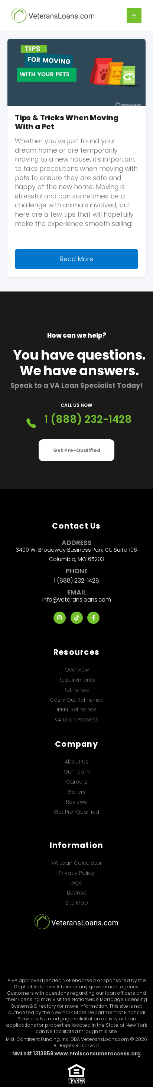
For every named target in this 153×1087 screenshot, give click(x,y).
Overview (77, 669)
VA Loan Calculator (76, 863)
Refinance (76, 690)
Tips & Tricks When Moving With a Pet (66, 122)
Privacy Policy (76, 873)
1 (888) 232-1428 (88, 420)
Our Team (77, 771)
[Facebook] (93, 618)
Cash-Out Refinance (77, 700)
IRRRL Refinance (77, 709)
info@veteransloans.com (76, 599)
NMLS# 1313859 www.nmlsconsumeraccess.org (76, 1053)
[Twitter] (77, 618)
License (77, 892)
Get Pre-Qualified (76, 450)
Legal (76, 882)
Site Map (76, 902)
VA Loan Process (76, 719)
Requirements (76, 679)
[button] (134, 15)
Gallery (76, 792)
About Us (76, 761)
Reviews (76, 802)
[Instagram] (59, 618)
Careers (76, 781)
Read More (77, 259)
